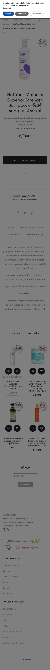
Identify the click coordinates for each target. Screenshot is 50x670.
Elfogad (8, 14)
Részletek (7, 8)
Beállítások (37, 14)
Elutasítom (22, 14)
